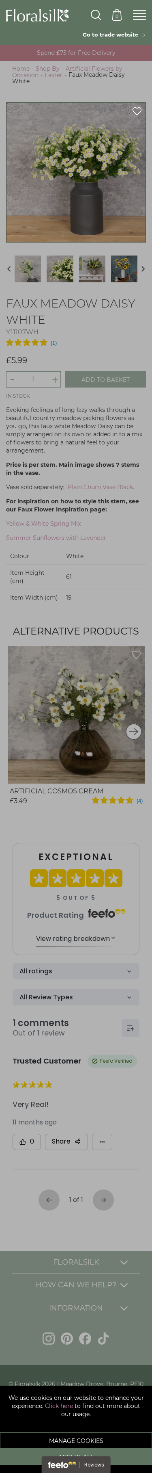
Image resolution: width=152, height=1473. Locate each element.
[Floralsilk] (37, 14)
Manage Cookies (76, 1441)
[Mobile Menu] (139, 15)
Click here (59, 1406)
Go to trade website (112, 34)
